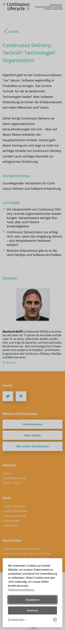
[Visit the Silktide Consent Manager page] (55, 620)
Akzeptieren (33, 600)
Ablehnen (32, 610)
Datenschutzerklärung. (21, 590)
